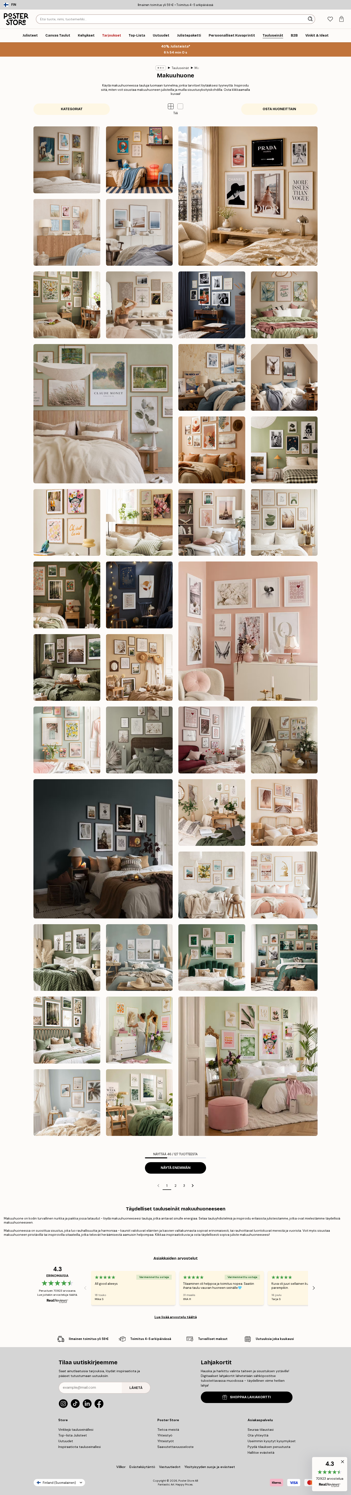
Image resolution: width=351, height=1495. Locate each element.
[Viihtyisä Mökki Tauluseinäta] (284, 377)
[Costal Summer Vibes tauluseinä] (66, 232)
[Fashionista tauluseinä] (248, 196)
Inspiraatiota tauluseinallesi (79, 1447)
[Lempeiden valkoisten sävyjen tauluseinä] (139, 740)
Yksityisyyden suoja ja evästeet (209, 1467)
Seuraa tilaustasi (261, 1429)
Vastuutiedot (170, 1467)
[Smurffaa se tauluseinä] (139, 159)
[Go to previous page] (158, 1185)
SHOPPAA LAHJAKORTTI (250, 1397)
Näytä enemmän (176, 1168)
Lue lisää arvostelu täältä (175, 1317)
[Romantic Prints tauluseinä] (248, 631)
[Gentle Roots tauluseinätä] (66, 304)
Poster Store (186, 1480)
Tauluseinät (180, 68)
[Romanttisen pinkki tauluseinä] (211, 740)
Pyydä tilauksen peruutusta (269, 1447)
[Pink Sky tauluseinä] (211, 522)
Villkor (121, 1467)
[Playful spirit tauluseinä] (66, 522)
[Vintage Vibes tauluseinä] (284, 449)
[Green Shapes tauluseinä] (284, 522)
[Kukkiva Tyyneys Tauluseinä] (284, 304)
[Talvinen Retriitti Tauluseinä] (211, 377)
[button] (180, 106)
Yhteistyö (164, 1435)
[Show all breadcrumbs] (160, 67)
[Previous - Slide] (85, 1288)
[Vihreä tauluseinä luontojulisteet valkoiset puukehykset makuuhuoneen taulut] (139, 1102)
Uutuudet (65, 1441)
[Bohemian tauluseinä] (211, 449)
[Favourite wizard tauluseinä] (139, 594)
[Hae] (310, 19)
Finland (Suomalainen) (59, 1483)
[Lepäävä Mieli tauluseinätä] (139, 304)
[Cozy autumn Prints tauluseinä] (66, 667)
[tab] (330, 19)
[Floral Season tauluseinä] (139, 522)
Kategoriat (72, 109)
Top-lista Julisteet (72, 1435)
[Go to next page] (192, 1185)
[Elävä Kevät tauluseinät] (66, 740)
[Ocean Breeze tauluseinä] (139, 232)
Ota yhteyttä (258, 1435)
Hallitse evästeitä (261, 1452)
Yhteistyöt (165, 1441)
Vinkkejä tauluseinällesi (75, 1429)
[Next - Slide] (314, 1288)
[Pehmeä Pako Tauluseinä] (103, 413)
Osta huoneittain (279, 109)
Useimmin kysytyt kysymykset (272, 1441)
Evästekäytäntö (142, 1467)
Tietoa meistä (168, 1429)
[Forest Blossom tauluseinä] (66, 594)
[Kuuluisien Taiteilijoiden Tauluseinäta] (66, 159)
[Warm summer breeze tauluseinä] (139, 667)
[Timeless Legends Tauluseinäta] (211, 304)
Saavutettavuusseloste (175, 1447)
